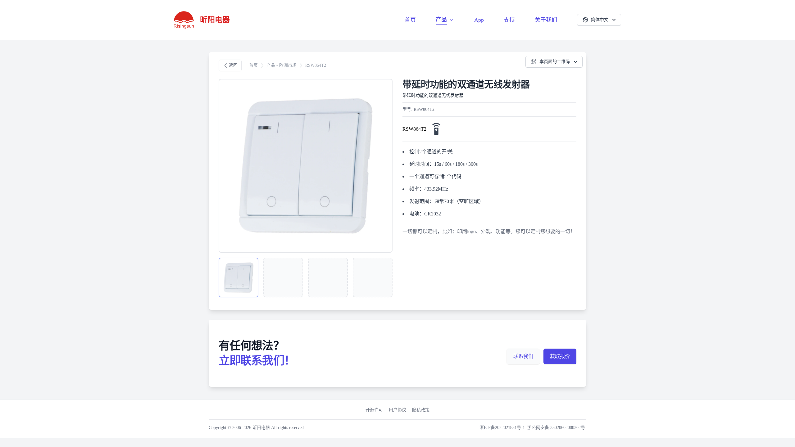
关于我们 (546, 20)
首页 (410, 20)
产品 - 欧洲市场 (281, 65)
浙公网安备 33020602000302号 (556, 427)
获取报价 (560, 356)
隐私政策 (420, 410)
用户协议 (397, 410)
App (479, 20)
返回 (233, 65)
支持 (509, 20)
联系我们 (523, 356)
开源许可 (374, 410)
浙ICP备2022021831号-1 (502, 427)
